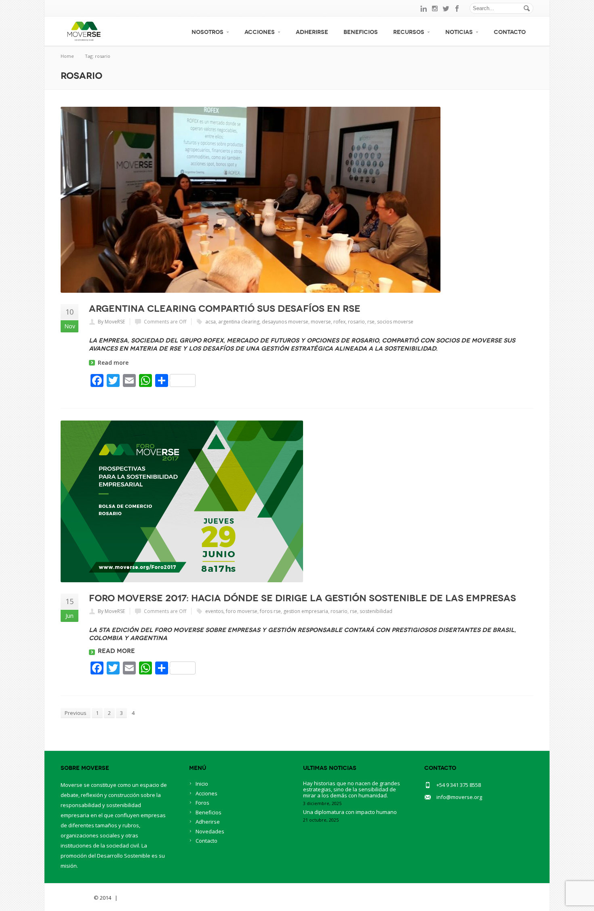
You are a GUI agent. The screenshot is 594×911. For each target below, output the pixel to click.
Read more (113, 362)
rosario (356, 321)
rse (371, 321)
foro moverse (241, 611)
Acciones (259, 32)
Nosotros (207, 32)
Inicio (202, 783)
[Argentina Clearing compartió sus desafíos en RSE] (297, 200)
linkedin (423, 8)
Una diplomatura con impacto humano (350, 812)
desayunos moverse (285, 321)
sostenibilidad (376, 611)
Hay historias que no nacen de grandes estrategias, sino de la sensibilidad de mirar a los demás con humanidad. (351, 789)
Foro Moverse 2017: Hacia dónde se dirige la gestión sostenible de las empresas (302, 598)
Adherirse (312, 32)
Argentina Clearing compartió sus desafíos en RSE (224, 308)
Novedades (210, 831)
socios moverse (395, 321)
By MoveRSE (111, 321)
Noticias (459, 32)
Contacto (510, 32)
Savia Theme (77, 897)
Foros (202, 802)
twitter (446, 8)
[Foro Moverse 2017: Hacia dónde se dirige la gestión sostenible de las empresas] (297, 501)
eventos (214, 611)
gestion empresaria (305, 611)
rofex (339, 321)
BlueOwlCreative (141, 897)
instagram (435, 8)
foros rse (270, 611)
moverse (321, 321)
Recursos (408, 32)
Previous (75, 713)
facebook (457, 8)
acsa (210, 321)
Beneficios (360, 32)
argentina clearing (238, 321)
